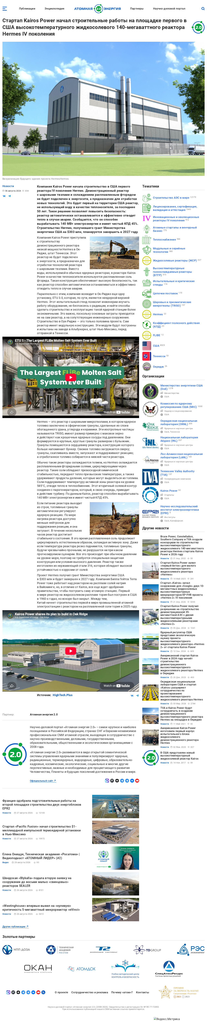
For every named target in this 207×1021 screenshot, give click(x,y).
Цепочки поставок (165, 293)
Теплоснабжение (164, 239)
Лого (98, 8)
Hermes (158, 314)
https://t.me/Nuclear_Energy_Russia (122, 781)
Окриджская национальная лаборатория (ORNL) (178, 422)
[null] (4, 196)
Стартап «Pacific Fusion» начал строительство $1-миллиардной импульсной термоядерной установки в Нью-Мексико (41, 830)
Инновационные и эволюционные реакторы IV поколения (176, 218)
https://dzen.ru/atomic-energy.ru (117, 781)
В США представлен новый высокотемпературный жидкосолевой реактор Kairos (179, 755)
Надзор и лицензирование (178, 411)
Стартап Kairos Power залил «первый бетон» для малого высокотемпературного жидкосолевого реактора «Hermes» (178, 568)
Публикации (27, 8)
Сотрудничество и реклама (89, 992)
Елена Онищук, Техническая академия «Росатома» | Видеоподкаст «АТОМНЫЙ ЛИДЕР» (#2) (41, 856)
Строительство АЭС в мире (171, 197)
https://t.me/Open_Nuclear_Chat (127, 781)
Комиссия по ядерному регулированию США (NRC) (178, 405)
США (156, 345)
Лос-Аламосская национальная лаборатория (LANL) (181, 455)
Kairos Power (168, 490)
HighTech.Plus (62, 695)
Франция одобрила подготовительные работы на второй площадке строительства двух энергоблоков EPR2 (41, 804)
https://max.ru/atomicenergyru (107, 781)
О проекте (61, 992)
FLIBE (156, 335)
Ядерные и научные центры (178, 428)
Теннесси (159, 356)
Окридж (158, 366)
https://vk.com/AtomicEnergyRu (132, 781)
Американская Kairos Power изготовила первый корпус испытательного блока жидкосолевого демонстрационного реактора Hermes (179, 735)
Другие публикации (14, 926)
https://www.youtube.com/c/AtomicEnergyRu (137, 781)
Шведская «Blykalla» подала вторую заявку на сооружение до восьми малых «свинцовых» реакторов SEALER (36, 882)
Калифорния (176, 521)
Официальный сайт (41, 780)
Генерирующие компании (177, 479)
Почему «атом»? (122, 992)
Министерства (171, 393)
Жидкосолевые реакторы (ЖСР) (175, 260)
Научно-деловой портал (169, 8)
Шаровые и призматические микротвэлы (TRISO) (172, 303)
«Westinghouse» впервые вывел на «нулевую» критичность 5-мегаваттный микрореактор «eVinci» (41, 907)
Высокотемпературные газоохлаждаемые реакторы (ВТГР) (172, 272)
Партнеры (137, 8)
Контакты (142, 992)
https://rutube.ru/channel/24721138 (112, 781)
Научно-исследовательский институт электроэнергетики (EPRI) (179, 510)
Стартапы (169, 495)
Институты (169, 517)
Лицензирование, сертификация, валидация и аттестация (175, 208)
